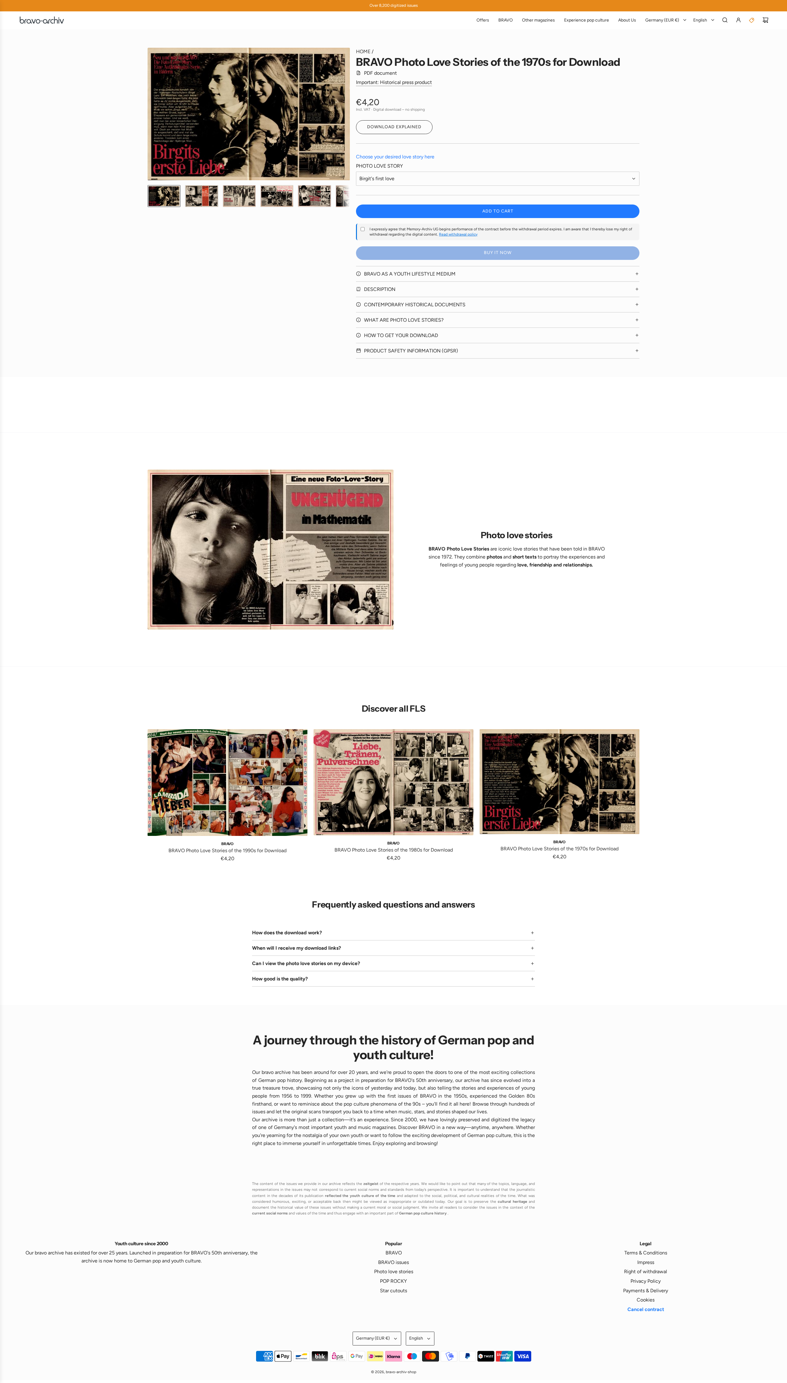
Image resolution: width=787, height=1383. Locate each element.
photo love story (379, 166)
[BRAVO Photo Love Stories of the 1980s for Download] (393, 782)
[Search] (725, 20)
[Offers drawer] (752, 20)
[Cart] (765, 20)
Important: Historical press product (394, 82)
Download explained (394, 126)
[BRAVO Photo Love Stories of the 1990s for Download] (227, 782)
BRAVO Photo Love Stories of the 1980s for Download (393, 850)
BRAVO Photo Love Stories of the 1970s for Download (559, 849)
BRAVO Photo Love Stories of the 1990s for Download (227, 850)
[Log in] (738, 20)
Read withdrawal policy (458, 234)
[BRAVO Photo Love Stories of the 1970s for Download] (559, 781)
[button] (152, 114)
